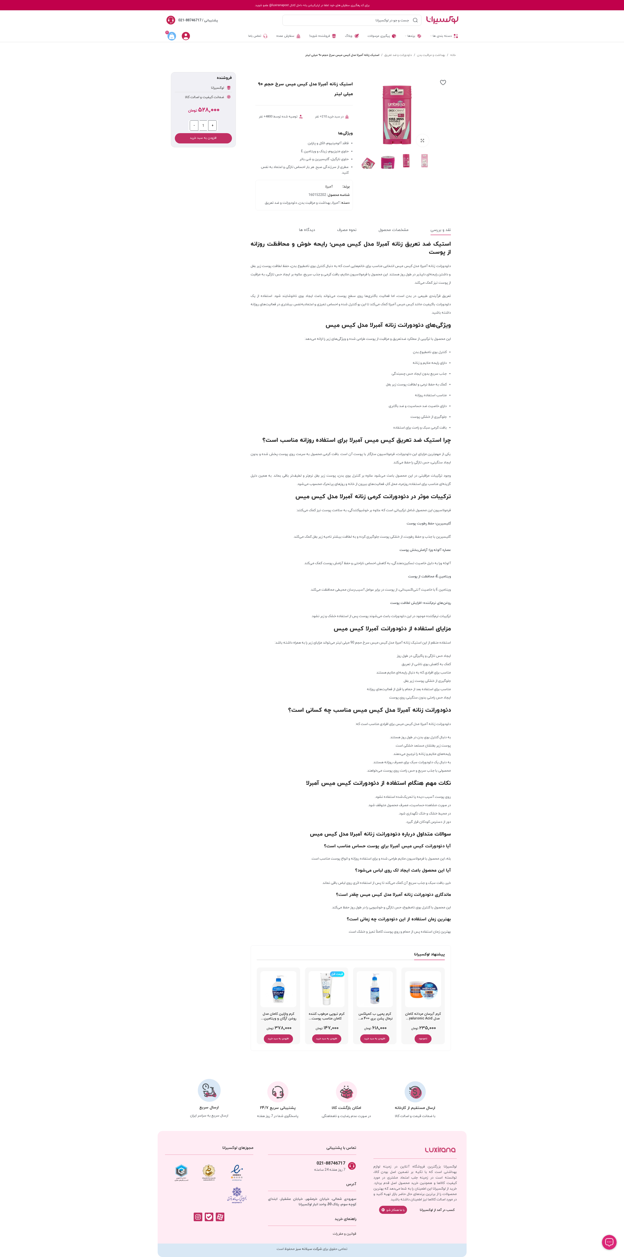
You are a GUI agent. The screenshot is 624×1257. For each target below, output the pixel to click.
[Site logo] (442, 20)
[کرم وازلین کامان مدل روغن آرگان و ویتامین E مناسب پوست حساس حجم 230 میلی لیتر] (278, 989)
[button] (374, 1038)
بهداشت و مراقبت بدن (431, 55)
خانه (453, 55)
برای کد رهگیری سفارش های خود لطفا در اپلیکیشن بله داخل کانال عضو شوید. (312, 5)
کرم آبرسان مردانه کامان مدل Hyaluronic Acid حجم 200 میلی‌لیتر (423, 1017)
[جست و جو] (415, 20)
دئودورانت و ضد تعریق (398, 55)
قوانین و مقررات (344, 1233)
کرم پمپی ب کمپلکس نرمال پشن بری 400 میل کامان (375, 1017)
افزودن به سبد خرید (203, 138)
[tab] (441, 230)
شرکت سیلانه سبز (308, 1249)
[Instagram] (198, 1217)
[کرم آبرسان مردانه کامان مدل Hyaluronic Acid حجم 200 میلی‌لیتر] (423, 989)
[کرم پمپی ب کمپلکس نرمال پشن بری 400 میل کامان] (375, 989)
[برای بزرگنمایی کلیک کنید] (422, 140)
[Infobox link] (192, 20)
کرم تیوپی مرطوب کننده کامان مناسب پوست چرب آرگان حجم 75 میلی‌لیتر (326, 1017)
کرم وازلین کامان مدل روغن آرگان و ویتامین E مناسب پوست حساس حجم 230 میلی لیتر (278, 1017)
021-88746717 (331, 1163)
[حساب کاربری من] (185, 36)
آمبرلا (329, 186)
